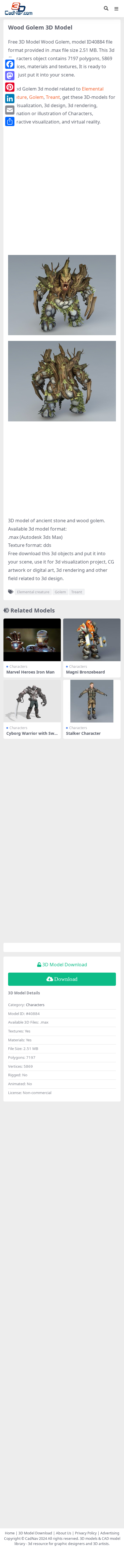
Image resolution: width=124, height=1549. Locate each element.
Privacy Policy (86, 1533)
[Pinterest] (10, 87)
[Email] (10, 110)
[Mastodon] (10, 75)
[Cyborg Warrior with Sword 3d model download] (32, 701)
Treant (53, 97)
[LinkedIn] (10, 98)
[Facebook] (10, 64)
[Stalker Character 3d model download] (92, 701)
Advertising (109, 1533)
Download (66, 979)
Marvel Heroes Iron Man (30, 672)
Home (10, 1533)
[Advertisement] (62, 193)
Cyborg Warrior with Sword (31, 736)
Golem (36, 97)
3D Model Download (35, 1533)
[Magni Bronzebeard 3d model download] (92, 640)
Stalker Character (83, 733)
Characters (18, 666)
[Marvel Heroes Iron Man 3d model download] (32, 640)
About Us (63, 1533)
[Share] (10, 121)
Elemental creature (33, 591)
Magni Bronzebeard (85, 672)
